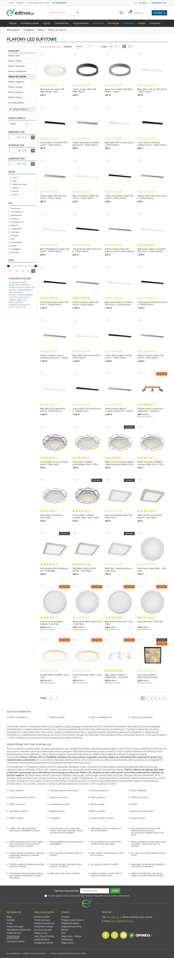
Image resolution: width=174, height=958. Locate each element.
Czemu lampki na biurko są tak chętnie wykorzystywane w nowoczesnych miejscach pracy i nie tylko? (26, 844)
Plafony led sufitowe (17, 76)
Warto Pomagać (15, 926)
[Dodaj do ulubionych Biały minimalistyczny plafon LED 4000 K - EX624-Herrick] (42, 214)
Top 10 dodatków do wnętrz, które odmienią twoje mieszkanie (106, 843)
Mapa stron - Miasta (71, 936)
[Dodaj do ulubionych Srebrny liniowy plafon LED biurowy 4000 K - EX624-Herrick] (107, 214)
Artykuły (65, 916)
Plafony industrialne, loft (101, 717)
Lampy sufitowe (16, 790)
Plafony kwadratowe (17, 71)
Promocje (113, 23)
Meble (13, 23)
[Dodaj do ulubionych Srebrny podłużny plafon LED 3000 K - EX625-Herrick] (75, 267)
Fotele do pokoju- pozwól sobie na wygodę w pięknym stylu (106, 874)
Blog (9, 916)
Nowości (98, 23)
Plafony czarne (14, 61)
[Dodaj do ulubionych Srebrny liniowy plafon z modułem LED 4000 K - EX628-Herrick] (107, 373)
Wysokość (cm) (16, 145)
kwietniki (20, 295)
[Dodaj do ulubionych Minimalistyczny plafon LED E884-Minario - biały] (42, 54)
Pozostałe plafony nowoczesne (64, 790)
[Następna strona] (165, 698)
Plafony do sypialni (139, 797)
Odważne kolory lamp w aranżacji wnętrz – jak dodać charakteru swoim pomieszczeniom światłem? (66, 830)
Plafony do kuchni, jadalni (142, 811)
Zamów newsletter (66, 890)
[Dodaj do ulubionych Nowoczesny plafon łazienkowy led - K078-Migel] (42, 533)
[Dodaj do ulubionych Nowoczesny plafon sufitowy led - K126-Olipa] (75, 586)
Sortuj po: (68, 47)
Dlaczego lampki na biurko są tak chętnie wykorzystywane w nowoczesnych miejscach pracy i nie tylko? (147, 831)
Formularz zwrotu (16, 941)
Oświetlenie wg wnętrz (60, 804)
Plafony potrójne (57, 717)
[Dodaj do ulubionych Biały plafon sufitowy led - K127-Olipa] (107, 586)
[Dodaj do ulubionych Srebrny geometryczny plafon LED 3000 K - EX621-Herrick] (75, 107)
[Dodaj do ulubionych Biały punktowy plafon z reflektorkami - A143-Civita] (107, 640)
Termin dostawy (42, 920)
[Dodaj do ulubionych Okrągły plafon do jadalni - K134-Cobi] (42, 640)
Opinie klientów (41, 939)
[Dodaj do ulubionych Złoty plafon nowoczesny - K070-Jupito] (42, 480)
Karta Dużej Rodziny (44, 936)
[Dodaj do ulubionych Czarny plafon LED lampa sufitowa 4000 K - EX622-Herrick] (139, 107)
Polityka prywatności (44, 923)
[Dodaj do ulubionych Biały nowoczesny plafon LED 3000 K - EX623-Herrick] (75, 161)
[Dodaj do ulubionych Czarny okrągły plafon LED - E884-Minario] (75, 54)
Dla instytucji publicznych (13, 937)
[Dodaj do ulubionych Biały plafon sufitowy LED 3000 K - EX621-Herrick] (139, 54)
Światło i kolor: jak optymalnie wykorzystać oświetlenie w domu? (24, 829)
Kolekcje (128, 23)
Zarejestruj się (158, 3)
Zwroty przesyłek (43, 929)
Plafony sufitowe (15, 92)
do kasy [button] (158, 13)
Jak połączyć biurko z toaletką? (105, 864)
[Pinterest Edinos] (123, 936)
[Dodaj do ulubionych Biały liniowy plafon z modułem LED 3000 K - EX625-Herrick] (139, 214)
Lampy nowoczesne (59, 797)
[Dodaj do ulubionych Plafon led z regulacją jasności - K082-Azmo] (107, 533)
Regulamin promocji (71, 926)
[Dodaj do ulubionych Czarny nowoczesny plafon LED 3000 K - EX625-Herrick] (42, 267)
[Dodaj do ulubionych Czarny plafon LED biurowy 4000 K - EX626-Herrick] (139, 267)
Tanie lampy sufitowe (18, 811)
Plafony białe (14, 56)
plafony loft (20, 307)
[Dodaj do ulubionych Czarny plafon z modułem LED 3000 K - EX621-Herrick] (42, 107)
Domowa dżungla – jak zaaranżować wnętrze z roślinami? (66, 865)
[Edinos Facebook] (105, 936)
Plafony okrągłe (15, 87)
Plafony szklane (15, 97)
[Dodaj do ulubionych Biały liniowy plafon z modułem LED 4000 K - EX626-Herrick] (107, 267)
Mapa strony (67, 942)
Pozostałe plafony (16, 103)
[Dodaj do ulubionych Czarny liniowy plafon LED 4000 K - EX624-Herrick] (75, 214)
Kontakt (20, 3)
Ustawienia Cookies (43, 926)
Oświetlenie (62, 23)
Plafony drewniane (16, 66)
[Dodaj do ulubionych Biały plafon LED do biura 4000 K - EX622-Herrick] (107, 107)
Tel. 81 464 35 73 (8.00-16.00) (38, 3)
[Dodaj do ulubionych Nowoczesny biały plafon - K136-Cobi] (75, 640)
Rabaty (65, 929)
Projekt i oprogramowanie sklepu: (68, 953)
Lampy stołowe (138, 818)
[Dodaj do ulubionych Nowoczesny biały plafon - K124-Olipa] (139, 533)
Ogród (46, 23)
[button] (77, 12)
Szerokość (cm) (16, 132)
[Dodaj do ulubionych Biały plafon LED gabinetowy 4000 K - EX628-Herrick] (42, 373)
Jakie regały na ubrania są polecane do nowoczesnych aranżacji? (148, 865)
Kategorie (13, 51)
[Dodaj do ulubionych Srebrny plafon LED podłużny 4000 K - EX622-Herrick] (42, 161)
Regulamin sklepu (70, 923)
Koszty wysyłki (41, 916)
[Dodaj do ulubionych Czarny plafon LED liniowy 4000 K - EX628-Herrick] (75, 373)
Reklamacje (67, 939)
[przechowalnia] (123, 12)
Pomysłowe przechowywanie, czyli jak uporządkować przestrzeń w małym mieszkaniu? (26, 875)
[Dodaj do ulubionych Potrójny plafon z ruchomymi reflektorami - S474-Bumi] (139, 373)
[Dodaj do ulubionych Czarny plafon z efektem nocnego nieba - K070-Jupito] (75, 480)
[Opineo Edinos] (140, 936)
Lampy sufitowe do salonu (102, 818)
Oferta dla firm (14, 933)
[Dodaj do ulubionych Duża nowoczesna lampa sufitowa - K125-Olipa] (42, 586)
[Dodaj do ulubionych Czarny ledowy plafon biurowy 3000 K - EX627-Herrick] (107, 320)
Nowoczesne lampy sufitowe (22, 797)
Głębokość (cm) (16, 159)
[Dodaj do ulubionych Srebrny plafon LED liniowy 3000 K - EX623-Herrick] (139, 161)
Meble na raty (41, 933)
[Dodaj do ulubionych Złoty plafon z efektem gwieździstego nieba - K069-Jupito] (75, 427)
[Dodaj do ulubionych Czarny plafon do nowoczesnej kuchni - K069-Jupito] (42, 427)
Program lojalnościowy (72, 920)
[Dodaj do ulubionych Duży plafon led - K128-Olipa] (139, 586)
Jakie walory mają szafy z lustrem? (65, 873)
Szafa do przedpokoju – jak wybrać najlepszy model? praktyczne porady (147, 874)
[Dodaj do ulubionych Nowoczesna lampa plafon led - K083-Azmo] (107, 480)
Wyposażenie (81, 23)
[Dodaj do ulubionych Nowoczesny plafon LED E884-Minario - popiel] (107, 54)
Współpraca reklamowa (19, 929)
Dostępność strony (43, 942)
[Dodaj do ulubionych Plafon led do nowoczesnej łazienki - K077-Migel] (139, 480)
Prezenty (155, 23)
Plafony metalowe (16, 82)
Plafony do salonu (17, 804)
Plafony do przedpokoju (142, 717)
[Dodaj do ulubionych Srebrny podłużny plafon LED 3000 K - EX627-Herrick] (139, 320)
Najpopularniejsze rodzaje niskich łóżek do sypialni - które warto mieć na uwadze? (148, 844)
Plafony (24, 109)
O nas (11, 3)
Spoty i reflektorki (138, 790)
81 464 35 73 (115, 917)
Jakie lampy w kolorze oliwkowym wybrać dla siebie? (106, 829)
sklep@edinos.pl (60, 3)
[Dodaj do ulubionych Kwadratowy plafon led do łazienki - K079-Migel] (75, 533)
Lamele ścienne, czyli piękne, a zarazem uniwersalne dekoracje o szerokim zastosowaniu (27, 855)
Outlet (141, 23)
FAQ (63, 933)
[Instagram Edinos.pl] (114, 936)
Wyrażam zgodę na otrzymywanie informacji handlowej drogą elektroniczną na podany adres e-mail (88, 896)
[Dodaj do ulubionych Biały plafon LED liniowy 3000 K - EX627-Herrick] (75, 320)
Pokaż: (104, 47)
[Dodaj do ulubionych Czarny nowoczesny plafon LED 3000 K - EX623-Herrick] (107, 161)
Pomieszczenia (29, 23)
